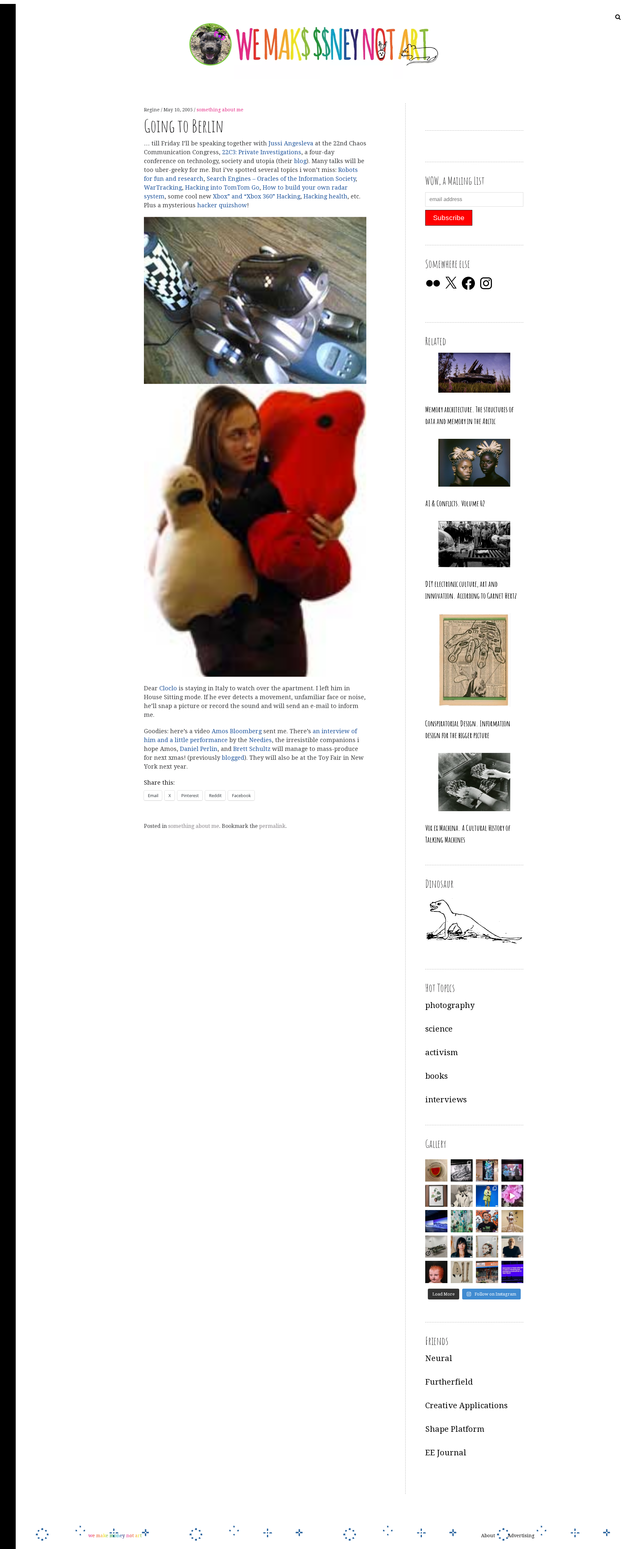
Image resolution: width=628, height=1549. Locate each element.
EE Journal (445, 1452)
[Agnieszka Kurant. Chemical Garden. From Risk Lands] (462, 1221)
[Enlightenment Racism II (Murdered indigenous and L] (436, 1196)
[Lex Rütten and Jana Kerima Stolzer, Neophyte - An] (487, 1170)
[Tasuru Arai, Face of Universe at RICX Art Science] (512, 1196)
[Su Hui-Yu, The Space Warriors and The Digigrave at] (512, 1272)
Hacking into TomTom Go (222, 187)
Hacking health (325, 196)
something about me (220, 109)
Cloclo (169, 688)
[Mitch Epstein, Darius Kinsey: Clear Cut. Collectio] (462, 1170)
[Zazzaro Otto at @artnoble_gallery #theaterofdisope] (436, 1247)
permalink (272, 826)
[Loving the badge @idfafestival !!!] (436, 1170)
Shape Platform (454, 1429)
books (436, 1076)
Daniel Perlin (199, 748)
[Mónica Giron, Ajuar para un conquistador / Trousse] (462, 1272)
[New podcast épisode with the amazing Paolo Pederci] (487, 1221)
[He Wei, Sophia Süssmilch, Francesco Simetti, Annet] (462, 1196)
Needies (260, 740)
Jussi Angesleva (291, 143)
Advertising (521, 1536)
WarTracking (163, 187)
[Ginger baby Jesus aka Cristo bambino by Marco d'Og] (436, 1272)
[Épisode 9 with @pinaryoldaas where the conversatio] (487, 1196)
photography (450, 1005)
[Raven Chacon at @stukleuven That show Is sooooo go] (436, 1221)
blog (300, 161)
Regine (152, 109)
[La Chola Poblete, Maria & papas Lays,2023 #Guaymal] (512, 1221)
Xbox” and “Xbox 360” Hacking (256, 196)
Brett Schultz (251, 748)
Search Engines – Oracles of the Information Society (281, 178)
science (439, 1029)
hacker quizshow (222, 205)
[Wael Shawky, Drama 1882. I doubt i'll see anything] (512, 1170)
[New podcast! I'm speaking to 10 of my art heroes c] (512, 1247)
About (488, 1536)
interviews (446, 1099)
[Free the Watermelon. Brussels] (487, 1272)
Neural (438, 1358)
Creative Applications (466, 1405)
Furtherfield (449, 1382)
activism (441, 1052)
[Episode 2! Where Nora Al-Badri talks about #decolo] (462, 1247)
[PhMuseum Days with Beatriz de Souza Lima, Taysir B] (487, 1247)
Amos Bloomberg (237, 731)
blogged (233, 757)
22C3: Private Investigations (261, 152)
